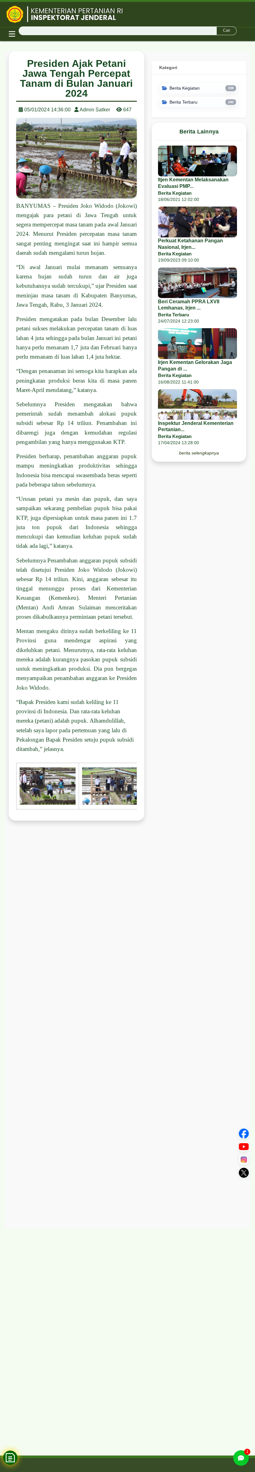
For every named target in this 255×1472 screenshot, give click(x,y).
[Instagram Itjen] (244, 1160)
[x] (244, 1173)
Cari (226, 30)
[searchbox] (127, 30)
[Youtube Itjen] (244, 1147)
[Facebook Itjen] (244, 1134)
